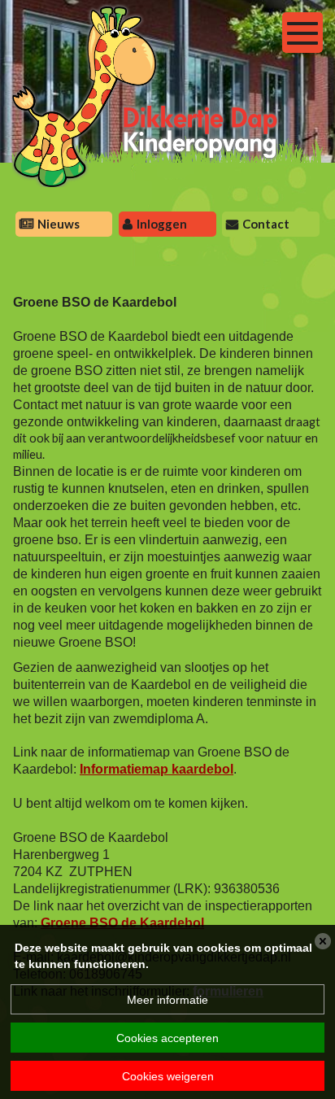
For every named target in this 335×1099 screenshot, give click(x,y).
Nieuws (58, 223)
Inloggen (162, 223)
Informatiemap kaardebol (156, 769)
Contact (265, 223)
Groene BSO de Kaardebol (122, 923)
